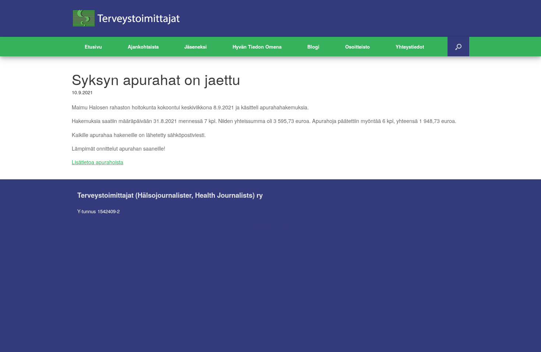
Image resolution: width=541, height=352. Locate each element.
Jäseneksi (195, 46)
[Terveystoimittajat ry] (127, 18)
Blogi (313, 46)
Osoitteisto (357, 46)
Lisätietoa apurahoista (97, 162)
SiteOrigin (265, 227)
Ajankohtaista (143, 46)
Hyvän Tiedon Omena (257, 46)
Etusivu (93, 46)
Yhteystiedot (410, 46)
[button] (458, 46)
